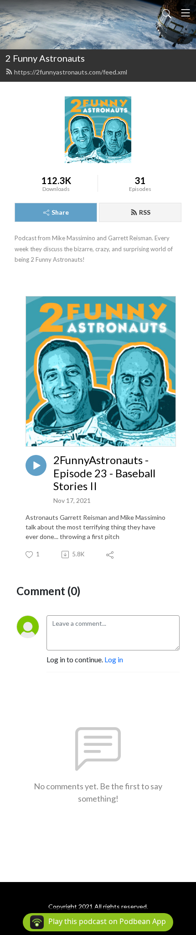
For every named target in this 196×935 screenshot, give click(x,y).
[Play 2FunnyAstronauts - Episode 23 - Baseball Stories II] (36, 465)
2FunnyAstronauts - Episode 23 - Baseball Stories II (104, 473)
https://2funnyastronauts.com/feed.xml (70, 72)
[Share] (110, 554)
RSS (144, 212)
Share (60, 212)
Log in (113, 659)
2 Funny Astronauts (45, 58)
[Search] (167, 13)
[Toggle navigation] (185, 12)
